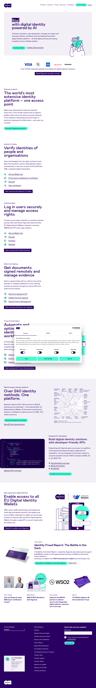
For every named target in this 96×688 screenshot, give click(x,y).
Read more (72, 563)
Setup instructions (58, 466)
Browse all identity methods (15, 420)
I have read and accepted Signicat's (78, 638)
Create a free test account (60, 474)
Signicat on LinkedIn (40, 664)
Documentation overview (60, 463)
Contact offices (39, 661)
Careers (36, 630)
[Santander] (58, 64)
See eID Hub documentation (14, 424)
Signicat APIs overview (12, 470)
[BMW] (38, 65)
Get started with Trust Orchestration (19, 368)
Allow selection (48, 358)
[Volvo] (68, 65)
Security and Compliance (41, 639)
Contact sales (38, 655)
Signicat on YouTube (40, 667)
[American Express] (48, 65)
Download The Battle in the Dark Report (51, 563)
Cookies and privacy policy (42, 636)
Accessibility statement (41, 649)
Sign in (90, 4)
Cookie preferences (40, 670)
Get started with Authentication (17, 250)
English (6, 629)
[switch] (39, 352)
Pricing (56, 4)
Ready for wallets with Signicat (17, 528)
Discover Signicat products (15, 128)
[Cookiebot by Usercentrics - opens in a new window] (73, 328)
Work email (67, 630)
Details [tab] (48, 333)
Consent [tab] (25, 333)
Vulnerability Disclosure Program (44, 652)
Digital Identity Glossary (41, 645)
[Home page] (7, 4)
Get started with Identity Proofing (18, 191)
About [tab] (70, 333)
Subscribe (69, 643)
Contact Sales (81, 4)
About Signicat (38, 627)
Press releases (38, 642)
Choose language (9, 627)
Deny (26, 358)
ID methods (55, 468)
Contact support (39, 658)
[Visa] (28, 64)
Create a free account (35, 47)
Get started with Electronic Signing (18, 307)
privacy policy (72, 639)
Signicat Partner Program (42, 633)
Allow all (69, 358)
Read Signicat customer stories (48, 73)
